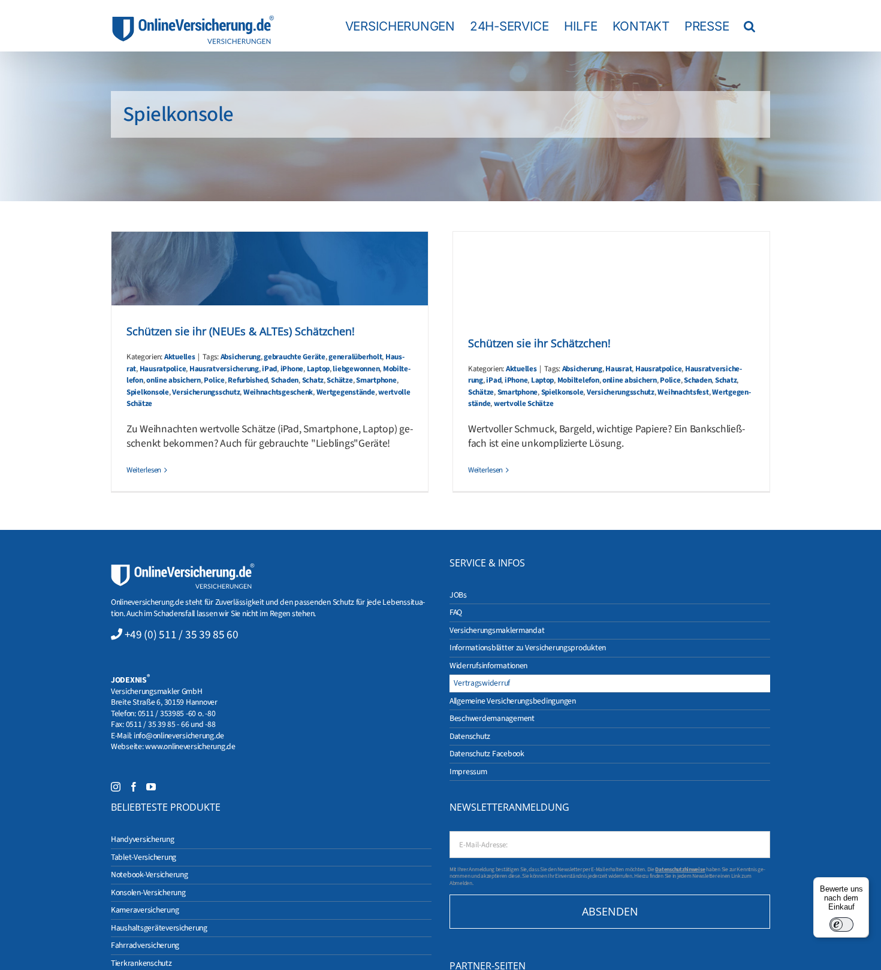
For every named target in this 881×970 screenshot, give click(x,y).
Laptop (318, 368)
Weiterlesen (143, 470)
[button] (749, 25)
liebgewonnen (356, 368)
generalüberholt (355, 356)
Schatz (313, 380)
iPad (269, 368)
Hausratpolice (163, 368)
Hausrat (618, 368)
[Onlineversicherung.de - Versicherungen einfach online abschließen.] (183, 568)
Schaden (284, 380)
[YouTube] (151, 787)
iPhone (291, 368)
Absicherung (241, 356)
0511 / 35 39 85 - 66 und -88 (171, 724)
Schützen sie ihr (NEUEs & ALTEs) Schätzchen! (240, 331)
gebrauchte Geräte (294, 356)
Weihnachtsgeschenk (278, 392)
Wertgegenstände (345, 392)
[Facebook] (133, 787)
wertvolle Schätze (524, 403)
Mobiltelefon (578, 380)
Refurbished (247, 380)
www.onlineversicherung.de (190, 746)
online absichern (173, 380)
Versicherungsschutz (206, 392)
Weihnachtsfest (682, 392)
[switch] (841, 924)
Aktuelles (179, 356)
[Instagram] (115, 787)
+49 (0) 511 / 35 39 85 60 (182, 634)
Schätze (339, 380)
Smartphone (376, 380)
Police (214, 380)
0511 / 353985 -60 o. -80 (177, 713)
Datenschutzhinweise (680, 869)
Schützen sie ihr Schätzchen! (539, 343)
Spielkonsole (147, 392)
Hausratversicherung (224, 368)
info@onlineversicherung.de (179, 735)
